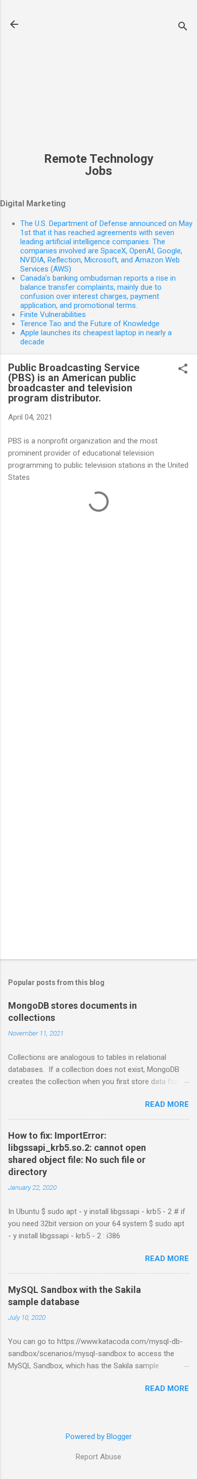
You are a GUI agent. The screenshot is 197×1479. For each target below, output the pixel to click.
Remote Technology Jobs (99, 165)
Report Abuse (98, 1456)
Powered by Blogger (99, 1436)
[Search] (183, 27)
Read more (167, 1104)
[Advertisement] (98, 81)
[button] (183, 370)
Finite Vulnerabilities (53, 314)
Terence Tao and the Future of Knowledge (90, 323)
